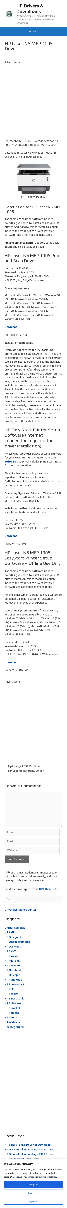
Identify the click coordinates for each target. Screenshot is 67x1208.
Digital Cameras (15, 927)
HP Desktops (13, 946)
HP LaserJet (12, 965)
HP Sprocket (12, 1008)
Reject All (33, 1201)
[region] (33, 1183)
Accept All (33, 1184)
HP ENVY (10, 951)
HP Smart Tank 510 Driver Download (28, 1144)
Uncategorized (14, 1026)
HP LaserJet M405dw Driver (26, 770)
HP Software (13, 1003)
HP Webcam (12, 1022)
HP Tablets (12, 1012)
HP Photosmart (14, 984)
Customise (33, 1193)
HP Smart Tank (14, 998)
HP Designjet (13, 937)
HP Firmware (13, 956)
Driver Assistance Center (20, 909)
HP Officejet (12, 975)
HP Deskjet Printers (17, 941)
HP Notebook (13, 970)
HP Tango (11, 1017)
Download (11, 326)
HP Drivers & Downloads (29, 8)
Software (11, 461)
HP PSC (9, 989)
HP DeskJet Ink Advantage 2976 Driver (29, 1154)
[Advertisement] (33, 97)
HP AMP (10, 932)
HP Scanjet (12, 993)
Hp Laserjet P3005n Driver (25, 766)
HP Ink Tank (12, 960)
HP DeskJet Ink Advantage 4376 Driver (29, 1149)
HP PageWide (13, 979)
